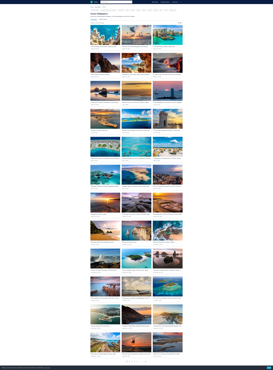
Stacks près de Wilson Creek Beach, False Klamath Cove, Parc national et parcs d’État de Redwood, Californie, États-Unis (105, 102)
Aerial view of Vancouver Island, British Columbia (166, 354)
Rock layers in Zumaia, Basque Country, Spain (103, 354)
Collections (175, 2)
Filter (180, 22)
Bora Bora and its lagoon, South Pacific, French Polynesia (136, 130)
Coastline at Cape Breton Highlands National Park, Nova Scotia (136, 326)
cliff (161, 10)
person (138, 10)
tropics (149, 10)
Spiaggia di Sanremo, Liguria (98, 214)
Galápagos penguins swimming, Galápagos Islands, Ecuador (105, 186)
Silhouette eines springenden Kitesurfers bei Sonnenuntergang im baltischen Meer (136, 354)
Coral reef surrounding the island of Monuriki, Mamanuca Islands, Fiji (167, 298)
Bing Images (94, 19)
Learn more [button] (47, 367)
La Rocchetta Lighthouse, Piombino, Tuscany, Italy (166, 130)
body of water (95, 10)
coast (166, 10)
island (144, 10)
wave (127, 10)
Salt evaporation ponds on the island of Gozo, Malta (167, 214)
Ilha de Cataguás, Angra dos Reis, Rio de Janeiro (135, 270)
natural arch (173, 10)
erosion (155, 10)
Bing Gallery (155, 2)
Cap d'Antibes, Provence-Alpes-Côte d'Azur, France (105, 298)
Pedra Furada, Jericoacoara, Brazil (100, 74)
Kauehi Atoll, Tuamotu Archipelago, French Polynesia (105, 158)
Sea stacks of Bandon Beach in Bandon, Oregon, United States (167, 270)
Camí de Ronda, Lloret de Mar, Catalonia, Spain (103, 46)
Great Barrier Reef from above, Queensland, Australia (136, 158)
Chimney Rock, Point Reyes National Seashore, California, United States (167, 326)
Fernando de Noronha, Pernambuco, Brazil (102, 242)
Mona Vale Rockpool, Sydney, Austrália (163, 242)
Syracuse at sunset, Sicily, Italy (99, 130)
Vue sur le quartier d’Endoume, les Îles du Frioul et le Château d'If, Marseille (167, 186)
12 (145, 361)
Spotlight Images (103, 19)
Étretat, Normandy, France (129, 242)
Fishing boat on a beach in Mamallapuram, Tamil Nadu (136, 298)
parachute (121, 10)
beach (132, 10)
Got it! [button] (269, 367)
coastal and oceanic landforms (108, 10)
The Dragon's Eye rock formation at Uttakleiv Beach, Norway (136, 214)
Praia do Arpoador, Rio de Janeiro (100, 326)
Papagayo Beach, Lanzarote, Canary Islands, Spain (135, 186)
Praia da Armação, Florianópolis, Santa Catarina (104, 270)
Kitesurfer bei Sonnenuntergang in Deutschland (135, 46)
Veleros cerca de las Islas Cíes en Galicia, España (135, 102)
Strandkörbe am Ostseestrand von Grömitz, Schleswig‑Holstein (167, 158)
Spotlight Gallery (165, 2)
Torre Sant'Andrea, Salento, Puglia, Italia (164, 46)
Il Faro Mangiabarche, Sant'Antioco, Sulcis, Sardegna (167, 102)
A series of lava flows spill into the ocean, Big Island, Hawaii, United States (167, 74)
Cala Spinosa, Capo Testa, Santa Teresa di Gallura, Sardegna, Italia (136, 74)
